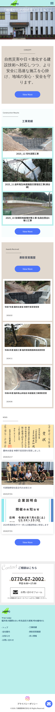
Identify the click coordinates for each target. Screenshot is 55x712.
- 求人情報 (32, 635)
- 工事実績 (32, 627)
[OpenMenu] (52, 3)
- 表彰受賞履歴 (34, 631)
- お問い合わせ (7, 640)
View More (27, 94)
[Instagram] (27, 698)
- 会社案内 (5, 631)
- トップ (4, 627)
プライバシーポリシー (27, 703)
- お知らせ (5, 635)
